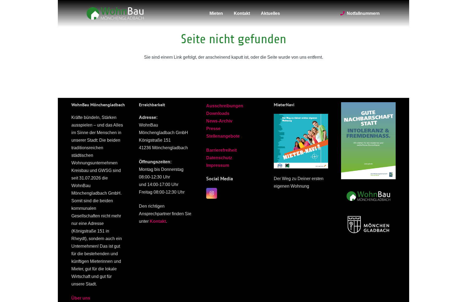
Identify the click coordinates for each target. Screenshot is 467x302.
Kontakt (158, 221)
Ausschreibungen (224, 106)
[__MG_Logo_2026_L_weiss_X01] (368, 224)
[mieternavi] (301, 141)
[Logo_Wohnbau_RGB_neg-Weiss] (115, 13)
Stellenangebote (223, 136)
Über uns (80, 298)
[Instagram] (211, 193)
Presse (213, 128)
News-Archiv (219, 121)
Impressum (217, 165)
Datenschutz (219, 157)
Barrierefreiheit (221, 150)
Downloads (217, 113)
